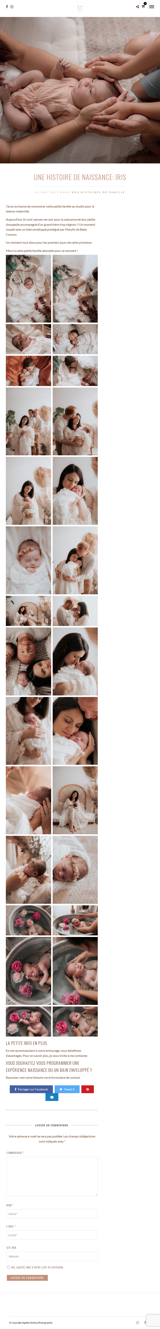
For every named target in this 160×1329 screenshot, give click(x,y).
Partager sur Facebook (33, 1089)
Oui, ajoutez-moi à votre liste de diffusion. (37, 1267)
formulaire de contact (65, 1077)
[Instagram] (11, 7)
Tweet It (69, 1089)
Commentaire (15, 1153)
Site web (11, 1248)
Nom (9, 1205)
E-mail (11, 1226)
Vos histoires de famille (98, 192)
